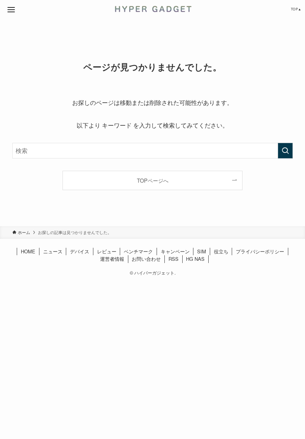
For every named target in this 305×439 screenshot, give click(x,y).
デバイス (79, 251)
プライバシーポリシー (260, 251)
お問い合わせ (146, 258)
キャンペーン (175, 251)
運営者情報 (112, 258)
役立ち (221, 251)
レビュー (106, 251)
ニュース (52, 251)
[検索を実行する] (285, 150)
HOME (28, 251)
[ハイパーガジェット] (152, 9)
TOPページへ (152, 180)
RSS (173, 258)
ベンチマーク (138, 251)
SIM (201, 251)
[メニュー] (11, 9)
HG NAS (195, 258)
